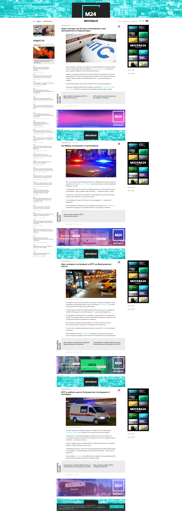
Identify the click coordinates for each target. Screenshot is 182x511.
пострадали (85, 334)
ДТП (74, 105)
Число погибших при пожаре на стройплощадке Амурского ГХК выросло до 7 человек (43, 115)
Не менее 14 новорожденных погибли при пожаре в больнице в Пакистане (42, 183)
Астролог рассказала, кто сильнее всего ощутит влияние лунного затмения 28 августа (43, 139)
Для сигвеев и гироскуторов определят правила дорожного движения (77, 343)
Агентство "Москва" (97, 69)
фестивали (44, 172)
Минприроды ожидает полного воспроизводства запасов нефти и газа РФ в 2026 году (43, 91)
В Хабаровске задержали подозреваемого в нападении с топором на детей (41, 124)
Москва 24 (91, 21)
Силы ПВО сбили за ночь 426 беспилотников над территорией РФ (42, 155)
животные (35, 172)
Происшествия (75, 25)
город (34, 72)
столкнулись (111, 206)
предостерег (78, 456)
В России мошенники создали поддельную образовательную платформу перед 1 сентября (41, 191)
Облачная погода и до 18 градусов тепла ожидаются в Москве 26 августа (43, 214)
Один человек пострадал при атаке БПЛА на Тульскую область (42, 162)
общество (35, 142)
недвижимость (40, 179)
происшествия (36, 118)
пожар (41, 118)
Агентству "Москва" (84, 184)
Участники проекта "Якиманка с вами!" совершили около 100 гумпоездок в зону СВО (43, 107)
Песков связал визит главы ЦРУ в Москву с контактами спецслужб (41, 207)
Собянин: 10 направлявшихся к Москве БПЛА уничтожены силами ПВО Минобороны (43, 61)
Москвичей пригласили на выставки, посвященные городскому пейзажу (42, 76)
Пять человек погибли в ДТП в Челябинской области (74, 215)
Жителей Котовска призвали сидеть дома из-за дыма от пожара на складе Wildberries (42, 147)
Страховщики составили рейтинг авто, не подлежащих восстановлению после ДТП (106, 343)
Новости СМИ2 (60, 129)
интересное (41, 142)
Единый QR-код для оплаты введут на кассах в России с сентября (42, 246)
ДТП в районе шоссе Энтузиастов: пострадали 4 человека (104, 97)
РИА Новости (103, 305)
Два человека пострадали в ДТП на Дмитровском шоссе (75, 97)
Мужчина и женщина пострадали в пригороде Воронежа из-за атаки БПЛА (43, 131)
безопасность (36, 194)
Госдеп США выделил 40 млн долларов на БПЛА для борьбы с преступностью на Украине (43, 222)
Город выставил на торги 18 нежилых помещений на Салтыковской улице (42, 176)
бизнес (45, 179)
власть (34, 86)
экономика (35, 94)
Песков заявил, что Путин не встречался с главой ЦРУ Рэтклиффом (43, 83)
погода (40, 217)
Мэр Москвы (37, 45)
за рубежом (46, 186)
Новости (38, 40)
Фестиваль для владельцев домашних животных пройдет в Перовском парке (43, 169)
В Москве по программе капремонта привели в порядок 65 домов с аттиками (43, 99)
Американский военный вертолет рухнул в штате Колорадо (41, 254)
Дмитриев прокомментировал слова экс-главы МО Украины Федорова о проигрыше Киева (42, 200)
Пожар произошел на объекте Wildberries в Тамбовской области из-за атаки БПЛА (43, 239)
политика (39, 86)
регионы (45, 118)
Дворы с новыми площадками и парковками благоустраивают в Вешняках (41, 69)
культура (35, 79)
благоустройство (40, 72)
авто (77, 105)
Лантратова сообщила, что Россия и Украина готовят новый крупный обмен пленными (43, 231)
